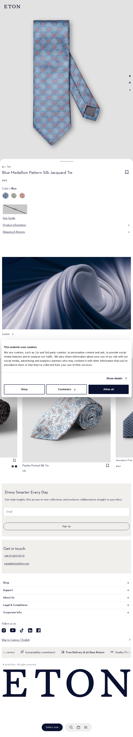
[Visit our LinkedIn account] (30, 630)
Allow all (108, 389)
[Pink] (22, 195)
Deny (24, 389)
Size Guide (9, 218)
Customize (64, 389)
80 (15, 209)
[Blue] (5, 195)
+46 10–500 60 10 (14, 555)
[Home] (66, 683)
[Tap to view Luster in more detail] (66, 298)
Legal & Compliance (15, 605)
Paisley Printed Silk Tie (35, 465)
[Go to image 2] (130, 83)
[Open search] (71, 727)
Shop (6, 582)
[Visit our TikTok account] (22, 630)
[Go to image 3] (130, 90)
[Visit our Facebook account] (38, 630)
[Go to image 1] (130, 76)
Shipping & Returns (14, 232)
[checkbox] (127, 173)
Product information (14, 225)
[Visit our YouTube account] (13, 630)
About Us (8, 597)
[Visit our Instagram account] (4, 630)
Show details (114, 378)
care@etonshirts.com (16, 563)
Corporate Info (12, 612)
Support (8, 590)
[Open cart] (78, 727)
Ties (9, 167)
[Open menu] (85, 727)
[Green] (14, 195)
